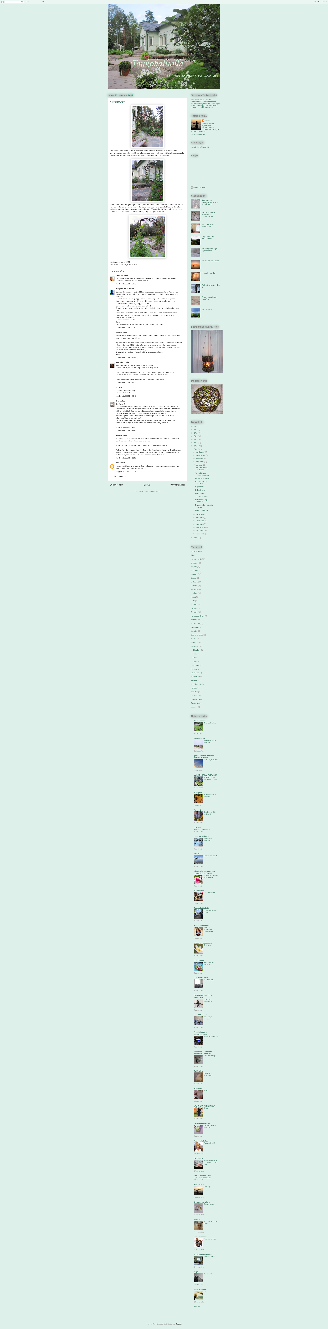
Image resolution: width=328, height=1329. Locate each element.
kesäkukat (122, 265)
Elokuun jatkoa (209, 1204)
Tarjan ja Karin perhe (211, 1239)
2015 (196, 430)
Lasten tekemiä (197, 635)
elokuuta (199, 465)
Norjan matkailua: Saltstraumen (208, 238)
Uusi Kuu (197, 827)
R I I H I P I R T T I (201, 1015)
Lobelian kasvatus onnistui (202, 482)
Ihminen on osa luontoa (210, 261)
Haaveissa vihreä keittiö (202, 829)
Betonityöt (195, 703)
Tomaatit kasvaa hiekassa (201, 469)
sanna (207, 120)
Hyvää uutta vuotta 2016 (202, 1178)
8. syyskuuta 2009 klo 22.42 (126, 471)
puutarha (194, 570)
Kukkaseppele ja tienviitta (201, 501)
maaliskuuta (200, 527)
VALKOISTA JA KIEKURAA (204, 1106)
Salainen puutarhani (202, 1123)
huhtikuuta (200, 524)
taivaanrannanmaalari (202, 1176)
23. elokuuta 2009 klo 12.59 (126, 458)
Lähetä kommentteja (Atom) (149, 491)
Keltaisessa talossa (201, 1289)
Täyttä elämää (199, 738)
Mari (117, 463)
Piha (129, 265)
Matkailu (194, 612)
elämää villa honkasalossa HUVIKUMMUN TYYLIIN (204, 872)
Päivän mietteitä (209, 1143)
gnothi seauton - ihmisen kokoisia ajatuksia (204, 757)
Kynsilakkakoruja (210, 1056)
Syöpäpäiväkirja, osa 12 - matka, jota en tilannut (211, 1162)
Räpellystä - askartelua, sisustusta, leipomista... (203, 1053)
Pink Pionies (199, 960)
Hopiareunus (199, 1185)
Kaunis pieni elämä (201, 925)
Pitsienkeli (198, 1089)
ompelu (194, 567)
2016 (196, 426)
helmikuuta (200, 530)
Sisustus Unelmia (201, 978)
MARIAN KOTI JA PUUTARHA (205, 775)
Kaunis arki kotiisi (201, 1141)
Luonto (193, 578)
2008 (196, 538)
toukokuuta (200, 521)
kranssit (194, 605)
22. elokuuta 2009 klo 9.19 (125, 328)
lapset (193, 597)
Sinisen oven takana (202, 1202)
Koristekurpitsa (200, 493)
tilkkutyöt (194, 642)
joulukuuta (200, 452)
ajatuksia (194, 582)
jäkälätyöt (194, 695)
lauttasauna (195, 699)
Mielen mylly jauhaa (211, 760)
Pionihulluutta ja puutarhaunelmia (200, 1033)
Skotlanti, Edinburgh (211, 1036)
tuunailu (194, 631)
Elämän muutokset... (211, 856)
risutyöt (134, 265)
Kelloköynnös (200, 490)
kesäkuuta (200, 518)
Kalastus (194, 692)
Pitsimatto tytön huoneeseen (207, 225)
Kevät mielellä (209, 980)
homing (194, 688)
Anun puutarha (200, 721)
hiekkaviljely (195, 650)
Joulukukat (195, 673)
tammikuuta (200, 534)
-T (116, 401)
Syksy (206, 1108)
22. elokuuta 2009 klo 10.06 (126, 357)
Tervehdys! (207, 1187)
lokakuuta (200, 458)
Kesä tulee (207, 945)
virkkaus (194, 586)
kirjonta (194, 654)
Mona (118, 387)
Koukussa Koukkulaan (203, 1254)
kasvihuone (195, 623)
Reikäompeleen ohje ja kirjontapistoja (210, 250)
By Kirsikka (198, 1071)
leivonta (194, 669)
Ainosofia (119, 362)
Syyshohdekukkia (210, 723)
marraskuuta (201, 455)
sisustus (194, 563)
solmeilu (194, 707)
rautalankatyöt (196, 559)
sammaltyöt (195, 676)
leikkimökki (195, 665)
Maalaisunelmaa (200, 1237)
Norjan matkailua (201, 510)
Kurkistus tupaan (209, 1256)
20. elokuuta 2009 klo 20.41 (126, 284)
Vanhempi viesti (177, 485)
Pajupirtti (197, 810)
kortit (193, 658)
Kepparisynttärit (209, 893)
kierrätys (194, 574)
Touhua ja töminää (201, 908)
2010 (196, 446)
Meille (206, 1091)
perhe (193, 639)
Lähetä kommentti (119, 476)
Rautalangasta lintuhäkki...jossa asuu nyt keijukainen (210, 202)
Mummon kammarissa (203, 943)
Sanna (118, 332)
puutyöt (194, 661)
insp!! (196, 1272)
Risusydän (198, 793)
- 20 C (206, 1291)
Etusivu (147, 485)
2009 (196, 449)
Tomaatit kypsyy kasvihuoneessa (202, 474)
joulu (193, 601)
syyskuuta (200, 462)
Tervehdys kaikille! (209, 273)
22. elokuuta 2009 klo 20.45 (126, 396)
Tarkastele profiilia (198, 134)
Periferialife (198, 1158)
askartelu (194, 680)
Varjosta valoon (209, 1274)
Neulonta (194, 627)
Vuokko (119, 275)
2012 (196, 439)
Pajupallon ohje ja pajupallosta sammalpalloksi (208, 214)
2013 (196, 436)
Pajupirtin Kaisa (122, 289)
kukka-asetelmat (197, 616)
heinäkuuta (200, 514)
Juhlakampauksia (201, 496)
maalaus (194, 593)
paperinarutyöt (196, 684)
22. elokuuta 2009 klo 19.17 (126, 383)
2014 (196, 433)
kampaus (194, 589)
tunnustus (194, 646)
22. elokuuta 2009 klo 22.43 (126, 430)
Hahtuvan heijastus (201, 836)
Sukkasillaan (199, 891)
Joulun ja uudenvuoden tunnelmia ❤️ (208, 930)
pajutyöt (194, 620)
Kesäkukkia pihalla (202, 478)
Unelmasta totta (207, 309)
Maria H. (197, 1219)
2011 (196, 443)
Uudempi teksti (116, 485)
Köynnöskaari (200, 487)
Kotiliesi (197, 1307)
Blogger (178, 1324)
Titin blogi (198, 854)
